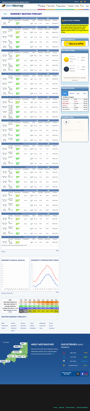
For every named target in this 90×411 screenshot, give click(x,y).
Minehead (23, 328)
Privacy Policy (70, 407)
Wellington (33, 328)
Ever (84, 93)
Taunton (23, 323)
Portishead (5, 325)
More (87, 6)
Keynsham (43, 325)
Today (65, 93)
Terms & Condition (82, 407)
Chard (51, 325)
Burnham (13, 325)
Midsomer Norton (14, 329)
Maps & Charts (61, 6)
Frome (51, 323)
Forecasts (71, 6)
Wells (41, 328)
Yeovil (31, 323)
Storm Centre (51, 6)
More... (53, 354)
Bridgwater (43, 323)
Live (82, 6)
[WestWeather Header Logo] (12, 5)
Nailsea (32, 325)
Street (3, 328)
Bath (3, 323)
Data (77, 6)
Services (61, 407)
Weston (13, 323)
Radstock (51, 328)
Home (5, 14)
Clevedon (23, 325)
